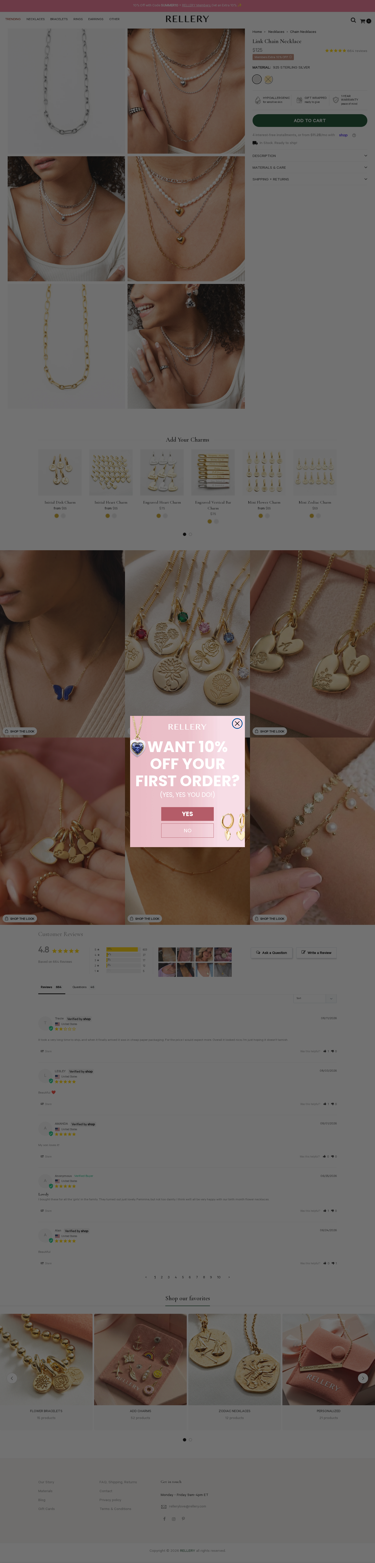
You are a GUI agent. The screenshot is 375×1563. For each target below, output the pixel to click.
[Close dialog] (237, 723)
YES (187, 814)
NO (188, 830)
